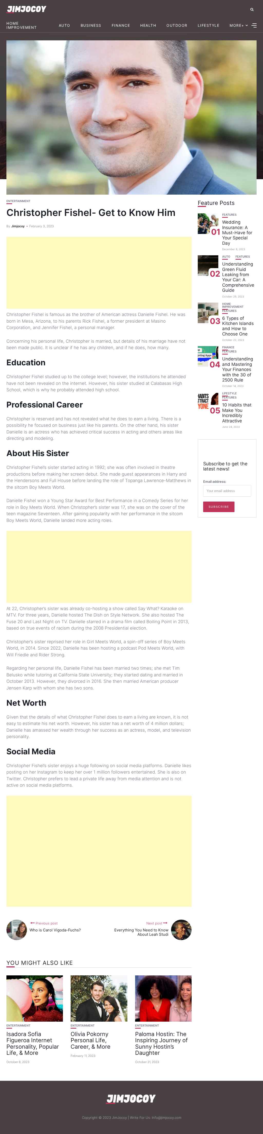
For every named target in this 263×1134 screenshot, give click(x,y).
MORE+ (237, 25)
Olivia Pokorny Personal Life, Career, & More (90, 1040)
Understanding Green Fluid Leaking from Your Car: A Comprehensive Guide (238, 277)
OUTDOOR (176, 25)
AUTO (64, 25)
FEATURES (229, 214)
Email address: (214, 481)
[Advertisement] (99, 273)
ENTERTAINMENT (18, 201)
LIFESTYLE (209, 25)
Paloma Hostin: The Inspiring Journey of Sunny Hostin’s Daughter (161, 1043)
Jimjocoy (18, 226)
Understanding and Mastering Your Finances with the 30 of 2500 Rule (237, 369)
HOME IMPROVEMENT (21, 25)
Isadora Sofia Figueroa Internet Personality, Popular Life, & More (32, 1043)
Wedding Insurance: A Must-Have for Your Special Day (237, 233)
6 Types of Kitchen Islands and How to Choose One (238, 326)
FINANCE (121, 25)
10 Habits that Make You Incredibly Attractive (236, 412)
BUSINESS (91, 25)
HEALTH (148, 25)
